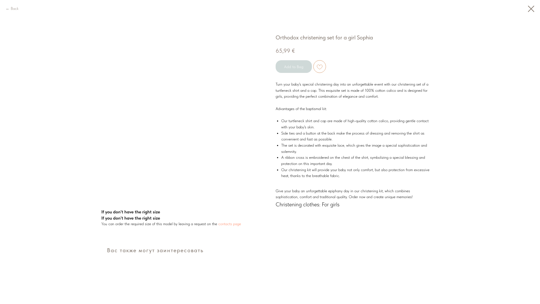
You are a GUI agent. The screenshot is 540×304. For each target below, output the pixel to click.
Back (15, 8)
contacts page (229, 224)
